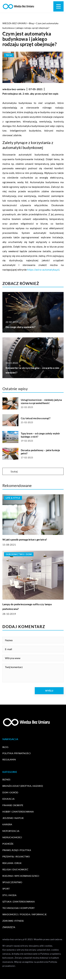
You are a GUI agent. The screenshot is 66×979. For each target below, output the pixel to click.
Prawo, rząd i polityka (16, 850)
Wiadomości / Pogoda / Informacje (24, 914)
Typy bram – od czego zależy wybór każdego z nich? (40, 435)
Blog (5, 747)
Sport (6, 888)
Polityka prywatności (16, 753)
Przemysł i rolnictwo (16, 856)
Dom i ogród (10, 792)
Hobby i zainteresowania (18, 811)
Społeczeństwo (12, 882)
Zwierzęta (8, 927)
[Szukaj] (6, 471)
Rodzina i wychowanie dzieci (20, 875)
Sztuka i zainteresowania (18, 901)
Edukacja (8, 798)
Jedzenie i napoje (13, 818)
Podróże (7, 843)
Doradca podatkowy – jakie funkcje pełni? (40, 452)
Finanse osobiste (12, 805)
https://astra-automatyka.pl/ (43, 269)
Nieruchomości (12, 837)
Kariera (7, 824)
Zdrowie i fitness (13, 920)
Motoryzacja (10, 831)
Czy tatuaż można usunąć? (35, 418)
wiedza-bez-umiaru (13, 89)
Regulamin (9, 759)
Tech (9, 55)
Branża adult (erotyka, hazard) (22, 786)
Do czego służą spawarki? (20, 326)
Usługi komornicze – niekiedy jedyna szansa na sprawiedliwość (41, 401)
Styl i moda (9, 895)
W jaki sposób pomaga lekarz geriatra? (24, 539)
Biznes (6, 779)
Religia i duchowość (15, 869)
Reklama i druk (12, 863)
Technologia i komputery (18, 908)
